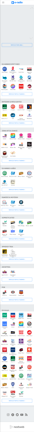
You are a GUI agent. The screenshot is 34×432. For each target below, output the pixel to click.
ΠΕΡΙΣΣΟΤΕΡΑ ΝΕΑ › (17, 45)
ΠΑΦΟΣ (13, 296)
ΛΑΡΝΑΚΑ (21, 90)
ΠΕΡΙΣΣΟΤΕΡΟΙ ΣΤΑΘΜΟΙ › (17, 94)
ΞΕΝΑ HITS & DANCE (9, 131)
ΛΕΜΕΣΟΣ (21, 82)
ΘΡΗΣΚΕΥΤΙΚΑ (7, 247)
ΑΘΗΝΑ (5, 73)
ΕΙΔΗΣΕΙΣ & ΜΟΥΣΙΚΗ (10, 197)
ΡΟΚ (3, 287)
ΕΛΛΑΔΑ (5, 310)
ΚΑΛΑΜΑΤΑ (21, 226)
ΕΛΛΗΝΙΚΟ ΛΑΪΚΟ (9, 168)
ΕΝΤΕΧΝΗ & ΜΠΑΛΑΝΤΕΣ (12, 102)
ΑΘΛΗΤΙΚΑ (6, 267)
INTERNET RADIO (29, 119)
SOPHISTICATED (8, 218)
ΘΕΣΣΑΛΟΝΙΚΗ (13, 319)
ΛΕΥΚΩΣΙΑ (12, 73)
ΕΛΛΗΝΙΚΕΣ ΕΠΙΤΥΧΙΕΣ (11, 64)
